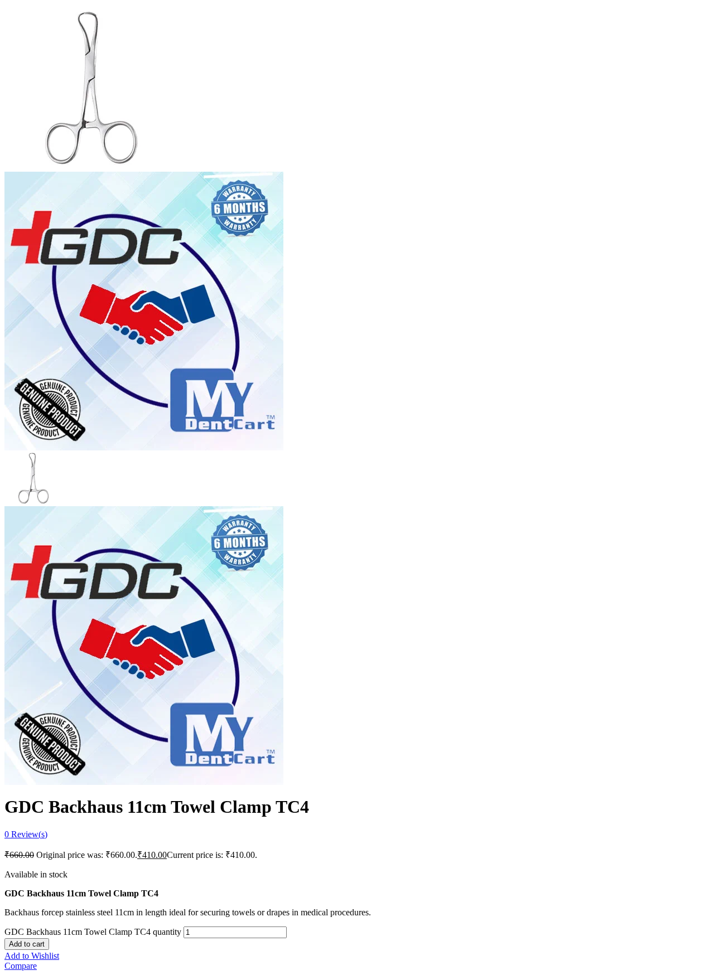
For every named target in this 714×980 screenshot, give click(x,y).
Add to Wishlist (31, 955)
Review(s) (25, 834)
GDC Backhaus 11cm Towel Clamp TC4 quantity (92, 932)
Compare (20, 966)
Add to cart (27, 944)
